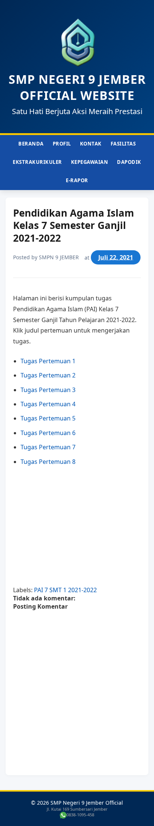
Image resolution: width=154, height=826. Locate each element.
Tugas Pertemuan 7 (48, 447)
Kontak (91, 143)
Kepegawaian (89, 162)
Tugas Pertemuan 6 (48, 433)
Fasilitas (123, 143)
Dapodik (129, 162)
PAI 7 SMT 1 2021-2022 (65, 590)
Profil (62, 143)
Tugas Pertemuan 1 (48, 361)
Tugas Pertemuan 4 (48, 404)
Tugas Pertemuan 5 (48, 418)
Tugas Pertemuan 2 (48, 375)
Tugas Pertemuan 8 (48, 462)
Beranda (31, 143)
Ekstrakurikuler (37, 162)
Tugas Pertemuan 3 (48, 390)
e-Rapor (77, 180)
